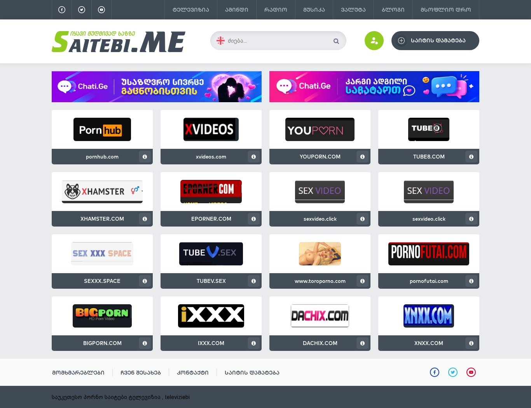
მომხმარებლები (78, 372)
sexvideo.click (320, 219)
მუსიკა (314, 9)
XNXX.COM (428, 343)
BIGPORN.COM (102, 343)
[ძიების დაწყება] (336, 41)
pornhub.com (102, 156)
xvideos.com (211, 156)
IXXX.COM (211, 343)
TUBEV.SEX (211, 281)
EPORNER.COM (211, 219)
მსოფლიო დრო (446, 9)
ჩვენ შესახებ (141, 372)
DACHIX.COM (320, 343)
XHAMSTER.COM (102, 219)
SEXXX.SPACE (102, 281)
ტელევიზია (191, 9)
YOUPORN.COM (320, 156)
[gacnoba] (157, 100)
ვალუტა (353, 9)
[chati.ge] (374, 86)
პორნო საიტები (105, 397)
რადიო (275, 9)
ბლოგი (393, 9)
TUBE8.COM (429, 156)
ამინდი (236, 9)
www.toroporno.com (320, 281)
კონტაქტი (193, 372)
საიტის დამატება (252, 372)
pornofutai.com (429, 281)
